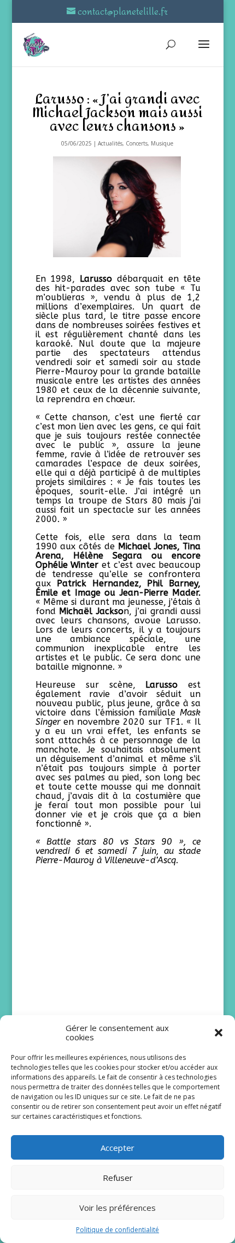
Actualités (110, 143)
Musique (162, 143)
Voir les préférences (117, 1207)
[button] (218, 1032)
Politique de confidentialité (117, 1229)
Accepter (117, 1147)
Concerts (137, 143)
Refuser (118, 1177)
